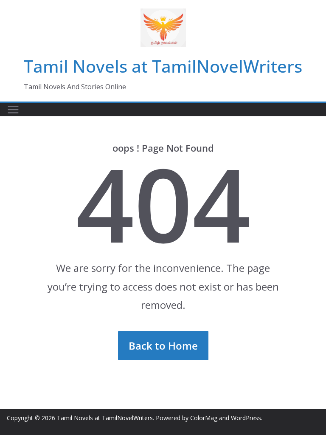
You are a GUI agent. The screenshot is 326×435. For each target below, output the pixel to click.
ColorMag (203, 418)
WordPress (246, 418)
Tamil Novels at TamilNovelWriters (163, 66)
